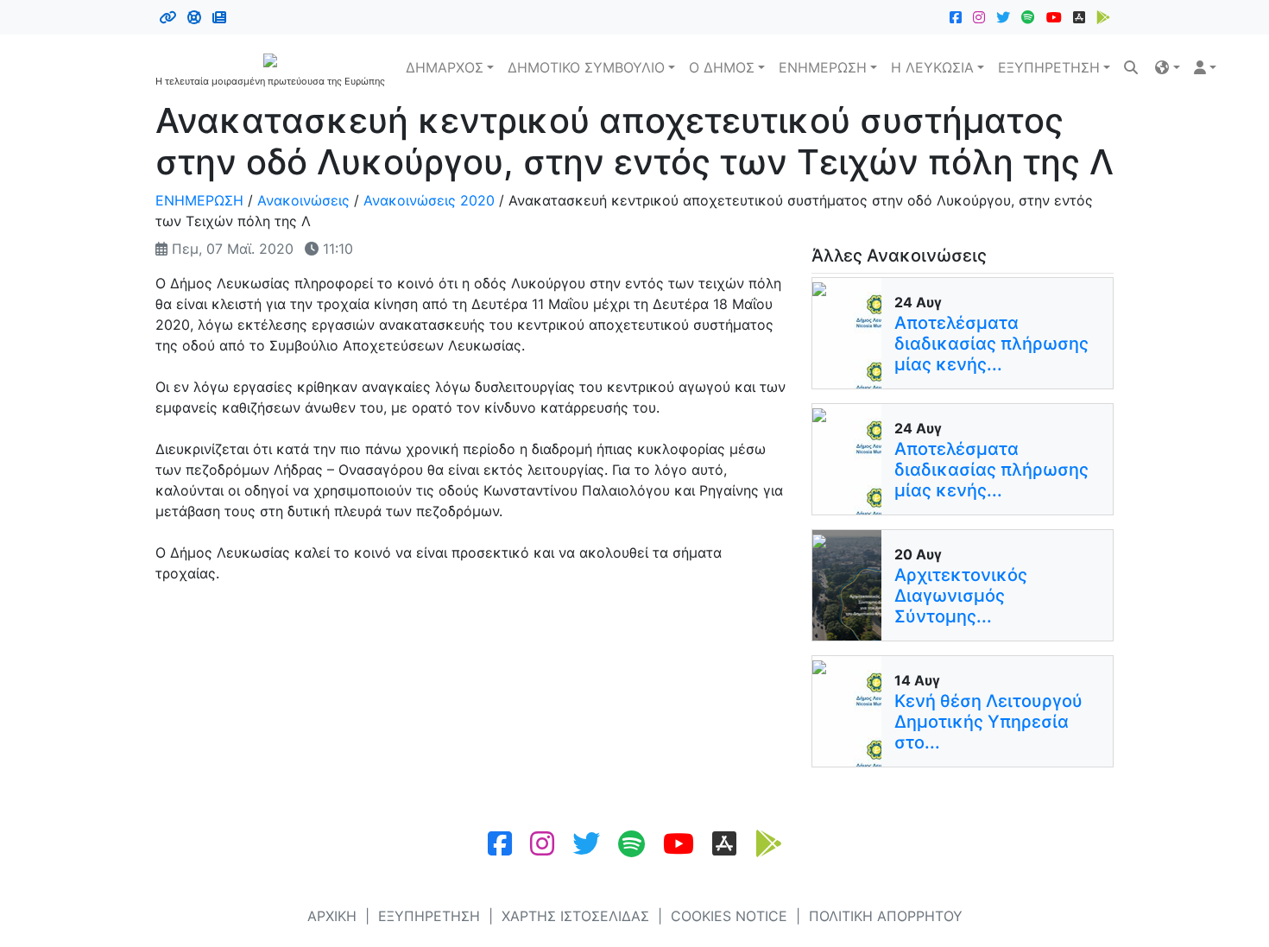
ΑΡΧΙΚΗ (332, 916)
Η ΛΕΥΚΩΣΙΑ (932, 67)
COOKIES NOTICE (729, 916)
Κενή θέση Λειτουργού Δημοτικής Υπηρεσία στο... (988, 722)
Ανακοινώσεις (303, 200)
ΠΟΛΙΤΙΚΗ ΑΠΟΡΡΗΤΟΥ (886, 916)
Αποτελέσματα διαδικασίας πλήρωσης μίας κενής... (991, 344)
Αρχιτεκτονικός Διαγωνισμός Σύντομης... (960, 596)
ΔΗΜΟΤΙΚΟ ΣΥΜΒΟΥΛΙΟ (586, 67)
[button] (1167, 67)
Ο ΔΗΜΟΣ (721, 67)
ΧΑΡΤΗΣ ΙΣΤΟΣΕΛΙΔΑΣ (575, 916)
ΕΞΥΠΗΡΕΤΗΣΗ (1049, 67)
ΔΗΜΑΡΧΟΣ (444, 67)
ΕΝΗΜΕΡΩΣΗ (823, 67)
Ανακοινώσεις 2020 (429, 200)
